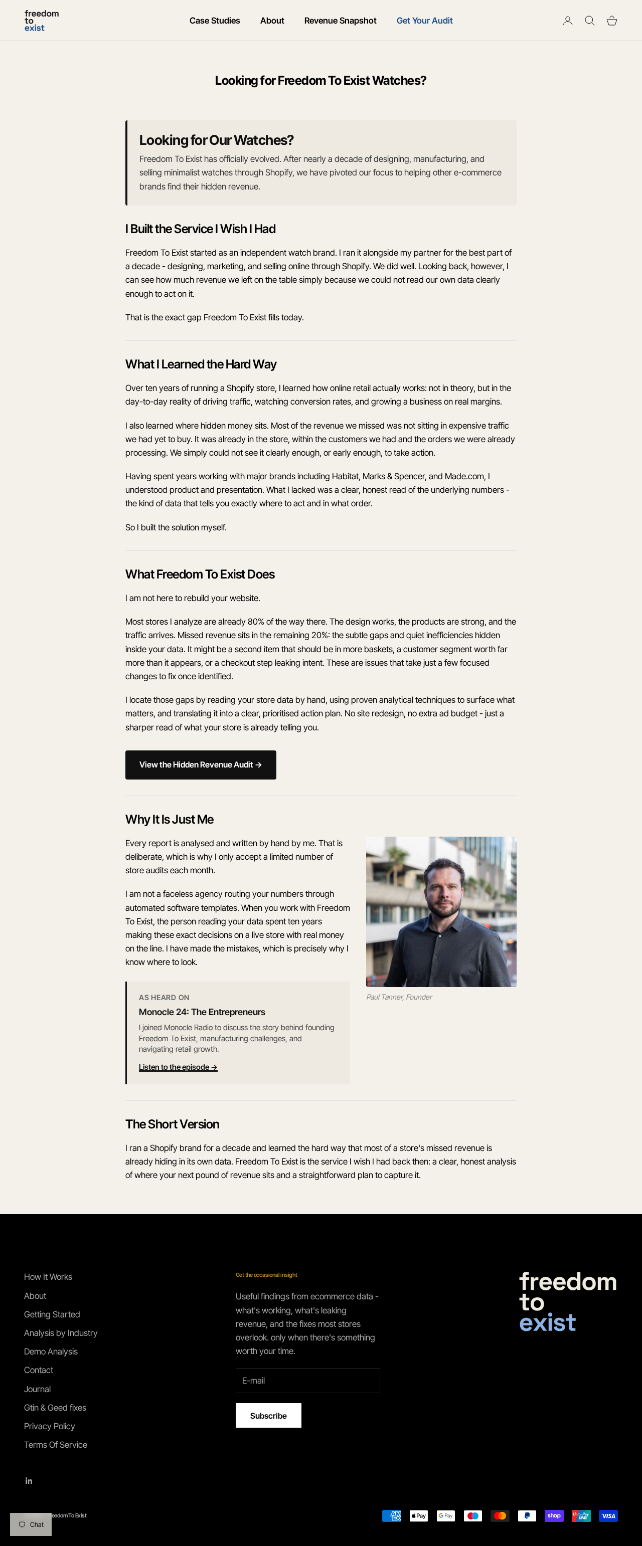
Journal (37, 1389)
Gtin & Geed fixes (55, 1408)
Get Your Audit (425, 21)
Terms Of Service (55, 1445)
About (272, 21)
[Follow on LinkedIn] (29, 1481)
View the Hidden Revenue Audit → (200, 764)
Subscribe (268, 1416)
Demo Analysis (51, 1351)
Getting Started (52, 1314)
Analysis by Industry (61, 1333)
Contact (38, 1370)
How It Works (48, 1277)
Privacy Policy (49, 1426)
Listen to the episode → (178, 1067)
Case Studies (215, 21)
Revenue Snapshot (340, 21)
